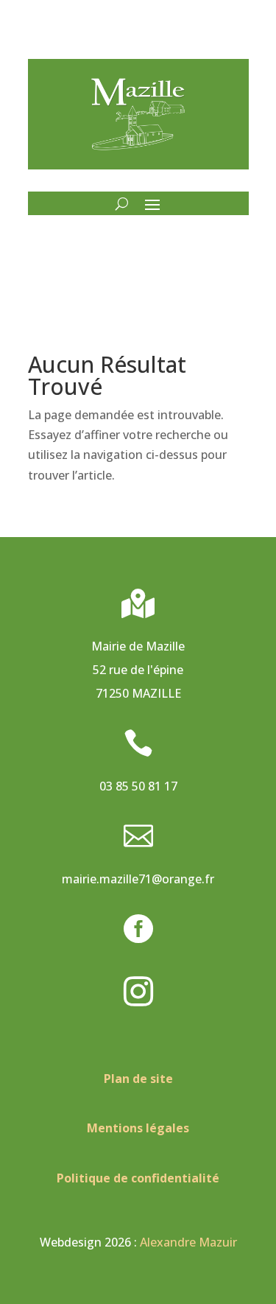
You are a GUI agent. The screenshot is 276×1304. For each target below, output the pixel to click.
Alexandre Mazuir (188, 1242)
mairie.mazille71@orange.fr (138, 879)
